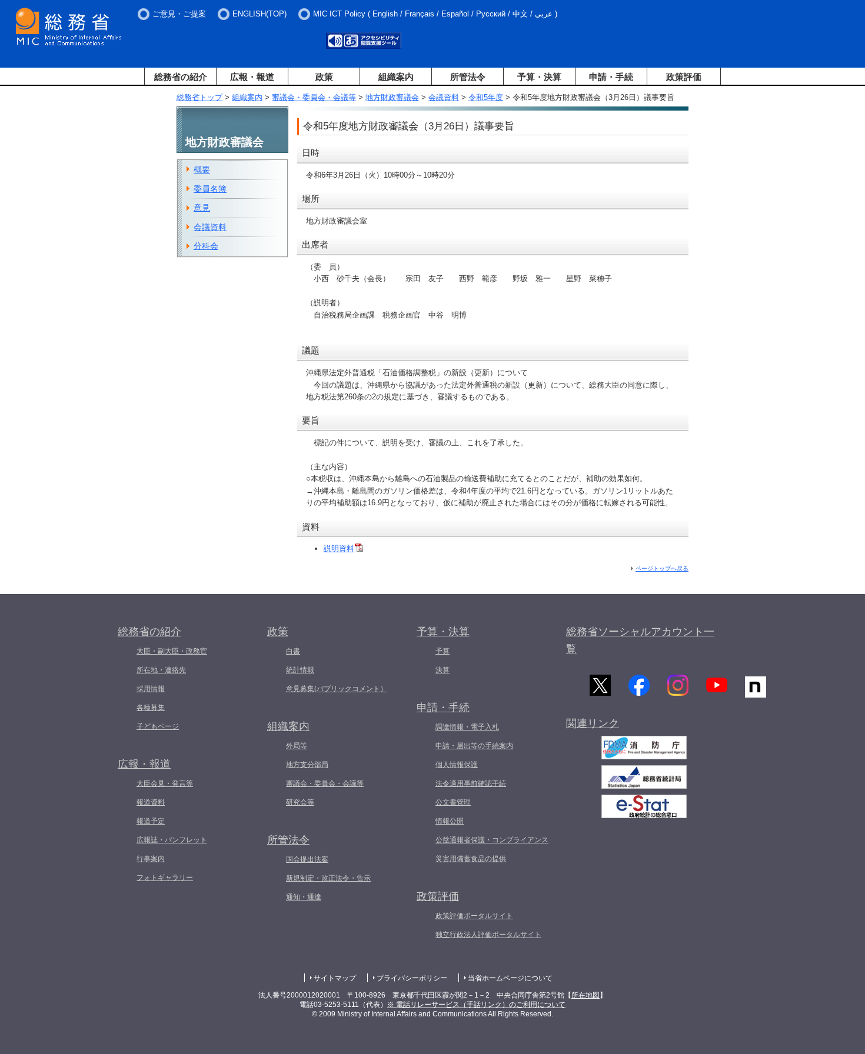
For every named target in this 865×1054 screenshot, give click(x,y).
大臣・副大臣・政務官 (172, 651)
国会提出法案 (307, 859)
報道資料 (151, 802)
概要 (202, 169)
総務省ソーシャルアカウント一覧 (640, 640)
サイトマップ (335, 978)
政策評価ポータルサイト (474, 916)
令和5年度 (485, 97)
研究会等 (300, 802)
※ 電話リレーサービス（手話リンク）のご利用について (476, 1004)
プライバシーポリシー (412, 978)
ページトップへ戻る (662, 568)
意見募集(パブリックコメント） (336, 689)
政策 (324, 77)
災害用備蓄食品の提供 (470, 859)
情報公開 (449, 821)
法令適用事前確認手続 (470, 783)
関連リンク (592, 723)
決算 (442, 670)
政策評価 (683, 77)
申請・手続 (611, 77)
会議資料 (443, 97)
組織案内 (396, 77)
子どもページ (158, 726)
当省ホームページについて (510, 978)
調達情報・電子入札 (467, 727)
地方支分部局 (307, 765)
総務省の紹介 (180, 77)
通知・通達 (303, 897)
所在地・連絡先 (161, 670)
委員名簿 (210, 189)
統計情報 (300, 670)
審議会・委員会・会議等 (314, 97)
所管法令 (467, 77)
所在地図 (585, 995)
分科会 (206, 246)
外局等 (296, 746)
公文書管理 (453, 802)
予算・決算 (539, 77)
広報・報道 (252, 77)
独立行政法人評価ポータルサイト (488, 934)
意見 (202, 207)
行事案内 (151, 859)
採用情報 (151, 689)
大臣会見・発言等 (165, 783)
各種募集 (151, 707)
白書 (293, 651)
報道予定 (151, 821)
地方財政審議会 (392, 97)
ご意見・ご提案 (179, 13)
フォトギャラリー (165, 877)
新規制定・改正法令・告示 (328, 878)
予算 (442, 651)
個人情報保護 (456, 765)
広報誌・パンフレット (172, 840)
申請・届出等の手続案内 (474, 746)
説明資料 (339, 548)
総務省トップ (199, 97)
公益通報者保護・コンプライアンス (491, 840)
